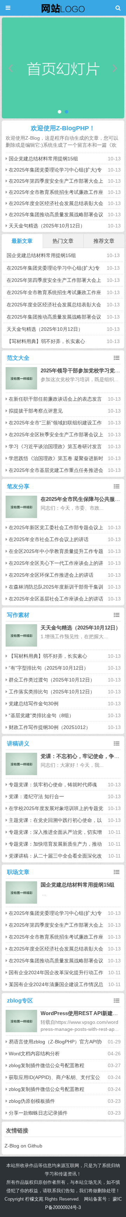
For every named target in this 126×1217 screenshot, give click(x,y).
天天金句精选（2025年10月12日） (47, 225)
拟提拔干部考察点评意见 (36, 411)
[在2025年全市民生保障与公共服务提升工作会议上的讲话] (21, 507)
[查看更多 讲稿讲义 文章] (116, 743)
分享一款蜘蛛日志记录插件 (38, 1113)
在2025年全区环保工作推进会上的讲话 (51, 575)
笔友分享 (18, 486)
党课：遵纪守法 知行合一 (36, 796)
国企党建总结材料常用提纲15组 (43, 158)
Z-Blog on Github (23, 1146)
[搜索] (118, 8)
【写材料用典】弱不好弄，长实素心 (46, 341)
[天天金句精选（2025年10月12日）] (21, 635)
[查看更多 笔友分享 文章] (116, 486)
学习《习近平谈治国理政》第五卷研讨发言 (55, 446)
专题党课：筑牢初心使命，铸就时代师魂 (53, 784)
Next (115, 68)
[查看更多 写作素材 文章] (116, 615)
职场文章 (18, 872)
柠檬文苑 (34, 1199)
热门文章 (63, 241)
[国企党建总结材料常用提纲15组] (21, 892)
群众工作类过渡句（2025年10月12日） (52, 680)
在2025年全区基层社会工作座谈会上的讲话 (56, 599)
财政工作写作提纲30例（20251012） (50, 727)
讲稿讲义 (18, 743)
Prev (10, 68)
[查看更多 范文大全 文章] (116, 358)
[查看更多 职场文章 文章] (116, 872)
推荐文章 (103, 241)
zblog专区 (20, 1001)
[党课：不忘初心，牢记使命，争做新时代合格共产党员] (21, 764)
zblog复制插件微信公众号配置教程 (46, 1065)
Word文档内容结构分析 (34, 1053)
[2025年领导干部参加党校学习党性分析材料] (21, 378)
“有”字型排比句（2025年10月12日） (49, 668)
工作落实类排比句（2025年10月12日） (52, 691)
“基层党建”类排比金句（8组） (41, 715)
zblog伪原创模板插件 (32, 1101)
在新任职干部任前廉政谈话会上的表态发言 (55, 399)
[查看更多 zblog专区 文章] (116, 1000)
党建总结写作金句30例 (33, 703)
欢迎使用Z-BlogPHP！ (63, 128)
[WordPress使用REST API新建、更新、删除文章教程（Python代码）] (21, 1021)
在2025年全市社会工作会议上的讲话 (49, 539)
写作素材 (18, 615)
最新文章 (22, 241)
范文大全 (18, 358)
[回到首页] (63, 8)
